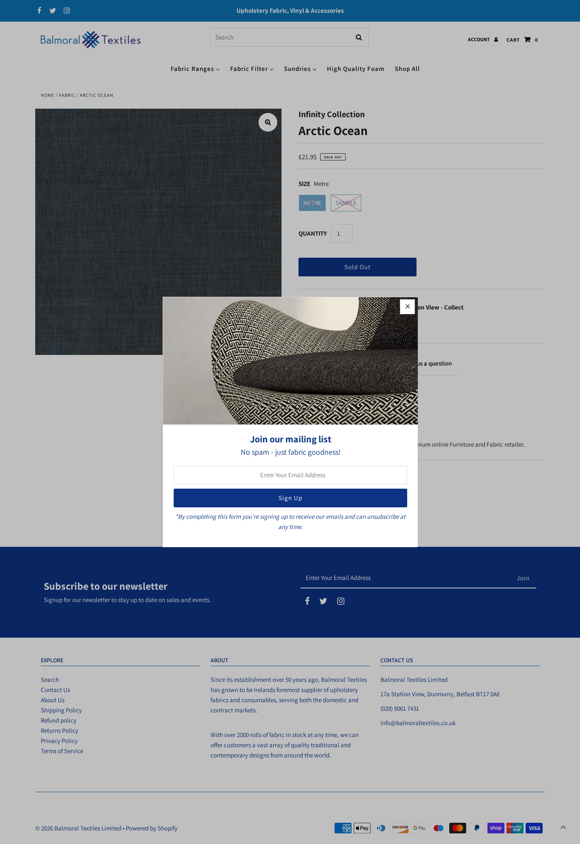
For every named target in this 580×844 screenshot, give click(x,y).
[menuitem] (195, 68)
